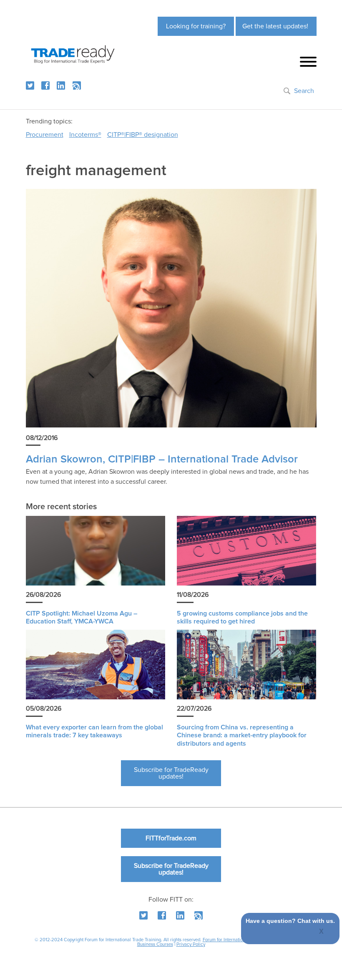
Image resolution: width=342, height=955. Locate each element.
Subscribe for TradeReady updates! (171, 773)
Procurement (44, 134)
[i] (77, 85)
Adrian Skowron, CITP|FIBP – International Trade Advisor (162, 459)
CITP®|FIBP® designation (142, 134)
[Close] (322, 932)
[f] (45, 85)
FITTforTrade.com (171, 838)
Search (304, 91)
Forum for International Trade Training (241, 939)
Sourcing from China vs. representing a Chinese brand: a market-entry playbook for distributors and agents (242, 735)
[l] (61, 85)
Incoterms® (85, 134)
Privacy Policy (190, 944)
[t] (30, 85)
